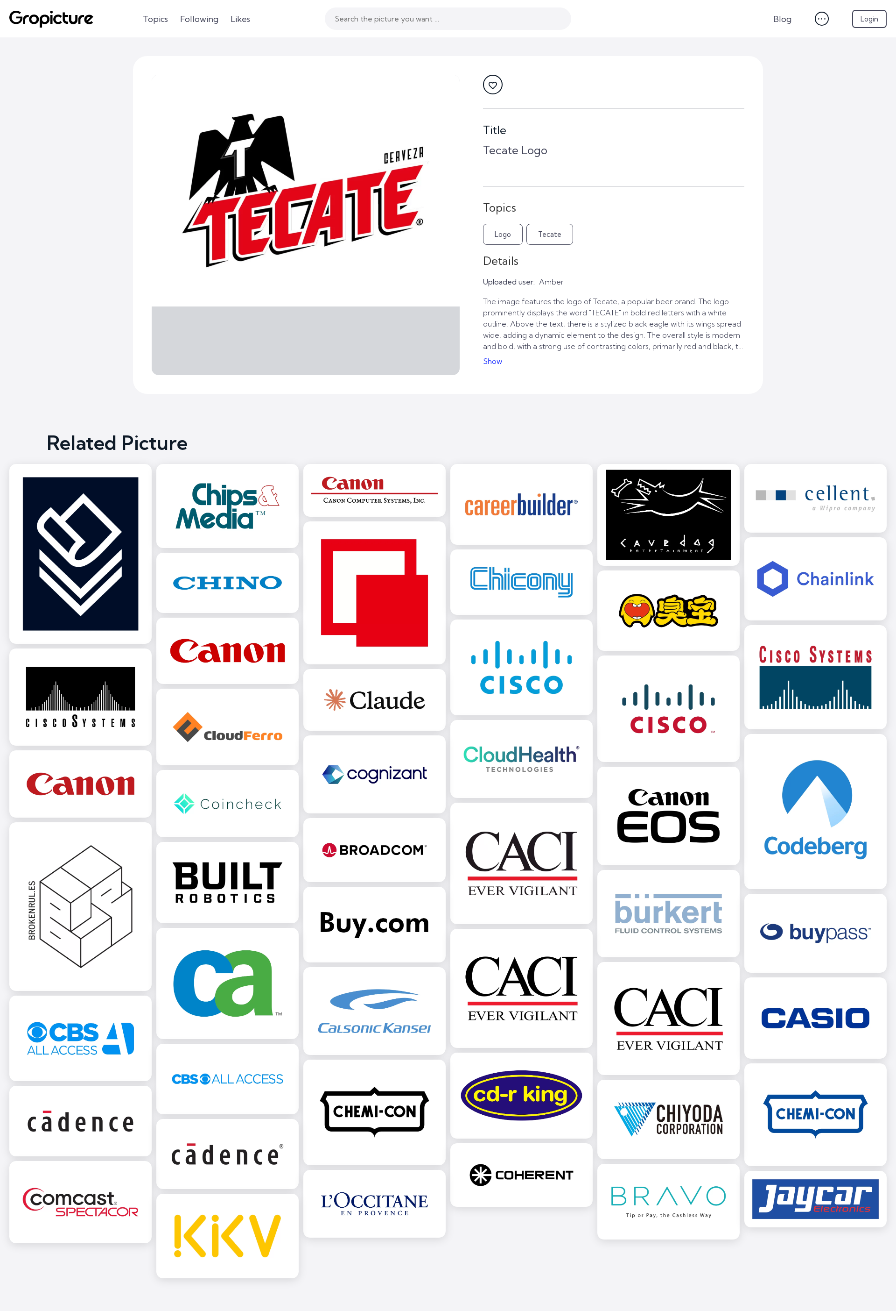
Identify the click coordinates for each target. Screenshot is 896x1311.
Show (492, 361)
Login (869, 18)
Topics (155, 19)
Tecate (549, 234)
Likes (240, 19)
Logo (503, 234)
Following (199, 19)
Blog (782, 19)
